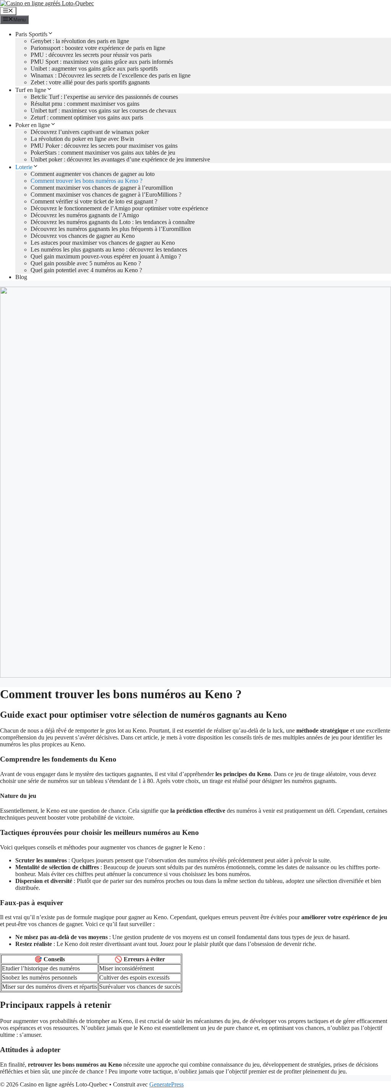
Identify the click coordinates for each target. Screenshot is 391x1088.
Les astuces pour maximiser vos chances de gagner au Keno (103, 242)
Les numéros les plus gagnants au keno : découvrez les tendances (109, 249)
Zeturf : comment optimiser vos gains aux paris (87, 117)
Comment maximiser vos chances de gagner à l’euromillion (102, 187)
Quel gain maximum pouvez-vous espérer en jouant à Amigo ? (106, 256)
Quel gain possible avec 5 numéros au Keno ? (86, 263)
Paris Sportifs (31, 34)
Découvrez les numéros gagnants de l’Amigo (85, 215)
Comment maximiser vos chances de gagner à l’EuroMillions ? (106, 194)
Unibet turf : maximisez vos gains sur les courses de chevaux (103, 110)
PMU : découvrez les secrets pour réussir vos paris (91, 55)
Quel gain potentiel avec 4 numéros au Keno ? (86, 270)
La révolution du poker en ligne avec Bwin (82, 139)
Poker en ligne (32, 125)
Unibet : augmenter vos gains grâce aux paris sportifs (94, 68)
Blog (21, 277)
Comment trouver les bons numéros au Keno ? (86, 181)
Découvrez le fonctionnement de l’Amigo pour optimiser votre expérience (119, 208)
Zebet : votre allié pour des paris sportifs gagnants (90, 82)
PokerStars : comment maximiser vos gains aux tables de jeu (103, 152)
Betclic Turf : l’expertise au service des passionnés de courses (104, 97)
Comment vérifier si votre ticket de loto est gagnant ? (94, 201)
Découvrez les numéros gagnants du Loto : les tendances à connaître (113, 222)
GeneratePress (166, 1084)
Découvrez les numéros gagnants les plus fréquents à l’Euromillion (111, 229)
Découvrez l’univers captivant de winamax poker (90, 132)
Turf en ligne (30, 90)
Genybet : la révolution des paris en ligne (80, 41)
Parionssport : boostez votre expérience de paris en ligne (98, 48)
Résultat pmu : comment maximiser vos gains (85, 103)
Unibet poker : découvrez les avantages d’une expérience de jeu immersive (120, 159)
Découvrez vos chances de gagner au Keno (83, 235)
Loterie (23, 167)
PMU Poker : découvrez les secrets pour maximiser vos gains (104, 145)
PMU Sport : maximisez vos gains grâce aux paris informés (102, 61)
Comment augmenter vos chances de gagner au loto (93, 174)
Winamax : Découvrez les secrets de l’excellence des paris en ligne (111, 75)
